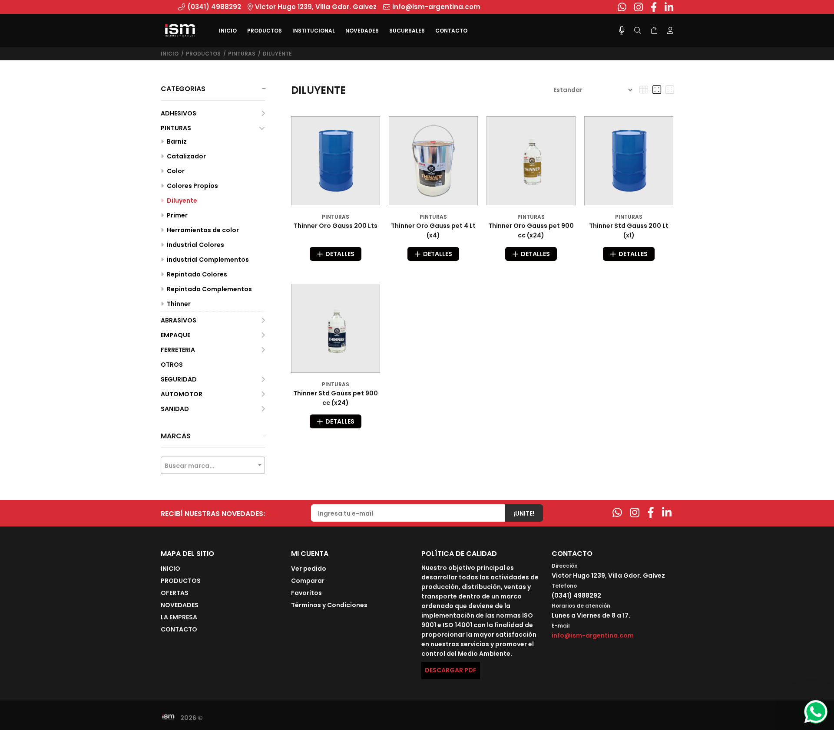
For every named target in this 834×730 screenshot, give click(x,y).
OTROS (172, 364)
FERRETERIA (178, 349)
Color (175, 171)
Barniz (176, 141)
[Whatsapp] (617, 512)
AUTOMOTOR (181, 394)
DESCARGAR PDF (451, 670)
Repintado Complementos (208, 289)
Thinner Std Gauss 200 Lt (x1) (629, 230)
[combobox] (213, 465)
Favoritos (306, 593)
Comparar (307, 580)
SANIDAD (175, 408)
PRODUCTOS (203, 53)
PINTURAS (241, 53)
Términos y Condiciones (329, 605)
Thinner (178, 303)
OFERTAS (175, 593)
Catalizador (185, 156)
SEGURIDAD (179, 379)
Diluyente (277, 53)
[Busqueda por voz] (622, 30)
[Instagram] (634, 512)
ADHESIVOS (178, 113)
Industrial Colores (194, 244)
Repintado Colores (196, 274)
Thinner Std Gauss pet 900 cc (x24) (335, 398)
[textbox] (213, 465)
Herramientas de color (202, 230)
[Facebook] (650, 512)
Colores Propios (191, 185)
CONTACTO (179, 629)
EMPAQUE (175, 335)
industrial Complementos (207, 259)
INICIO (170, 568)
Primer (176, 215)
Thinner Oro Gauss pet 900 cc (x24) (531, 230)
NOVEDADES (180, 605)
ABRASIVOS (178, 320)
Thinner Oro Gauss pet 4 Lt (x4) (433, 230)
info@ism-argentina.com (593, 635)
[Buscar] (637, 31)
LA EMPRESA (179, 617)
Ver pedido (308, 568)
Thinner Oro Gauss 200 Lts (335, 225)
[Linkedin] (666, 512)
